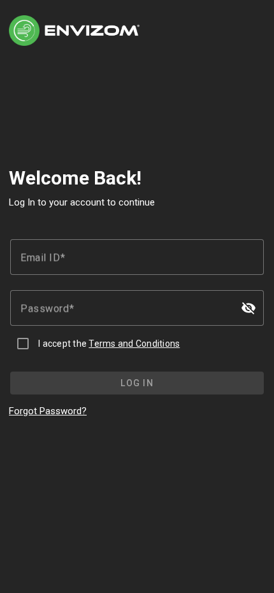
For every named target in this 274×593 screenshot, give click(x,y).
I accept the (109, 343)
